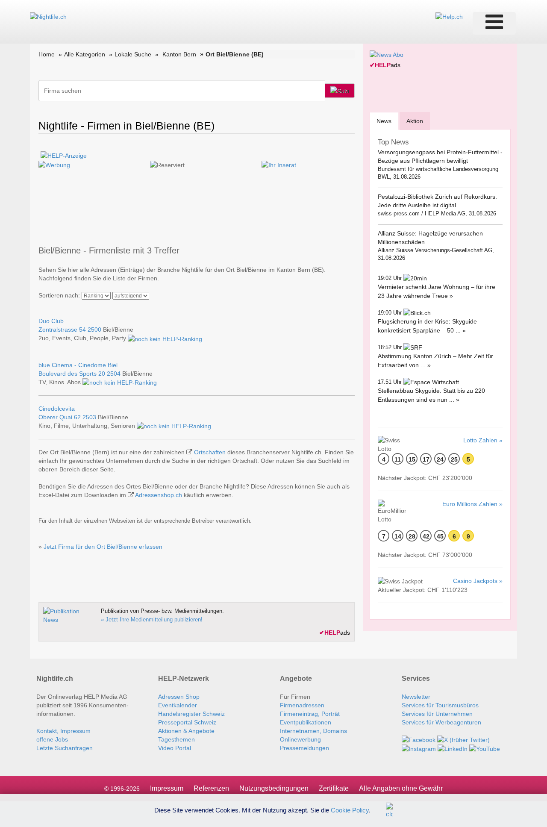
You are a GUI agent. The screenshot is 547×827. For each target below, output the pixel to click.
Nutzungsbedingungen (274, 788)
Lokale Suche (133, 54)
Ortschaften (210, 452)
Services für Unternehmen (437, 713)
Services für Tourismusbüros (440, 705)
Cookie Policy (350, 809)
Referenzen (211, 788)
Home (46, 54)
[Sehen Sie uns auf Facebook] (418, 739)
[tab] (384, 120)
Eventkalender (177, 705)
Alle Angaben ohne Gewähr (401, 788)
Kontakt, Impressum (63, 730)
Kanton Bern (179, 54)
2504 (114, 373)
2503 (89, 417)
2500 (94, 329)
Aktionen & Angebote (186, 730)
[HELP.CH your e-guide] (449, 16)
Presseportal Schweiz (187, 722)
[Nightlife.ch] (48, 16)
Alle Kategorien (84, 54)
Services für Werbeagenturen (441, 722)
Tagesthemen (176, 739)
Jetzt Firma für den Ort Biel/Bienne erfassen (103, 546)
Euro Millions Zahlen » (472, 503)
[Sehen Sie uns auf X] (463, 739)
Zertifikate (334, 788)
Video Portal (174, 748)
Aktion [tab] (414, 121)
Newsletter (416, 696)
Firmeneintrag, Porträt (310, 713)
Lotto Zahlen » (483, 440)
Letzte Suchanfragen (64, 748)
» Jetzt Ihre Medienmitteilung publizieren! (152, 619)
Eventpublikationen (305, 722)
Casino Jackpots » (478, 580)
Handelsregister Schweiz (191, 713)
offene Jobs (52, 739)
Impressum (166, 788)
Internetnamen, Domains (313, 730)
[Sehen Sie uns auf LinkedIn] (453, 748)
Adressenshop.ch (158, 494)
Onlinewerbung (300, 739)
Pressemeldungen (304, 748)
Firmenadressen (302, 705)
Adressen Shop (179, 696)
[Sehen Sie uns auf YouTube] (484, 748)
